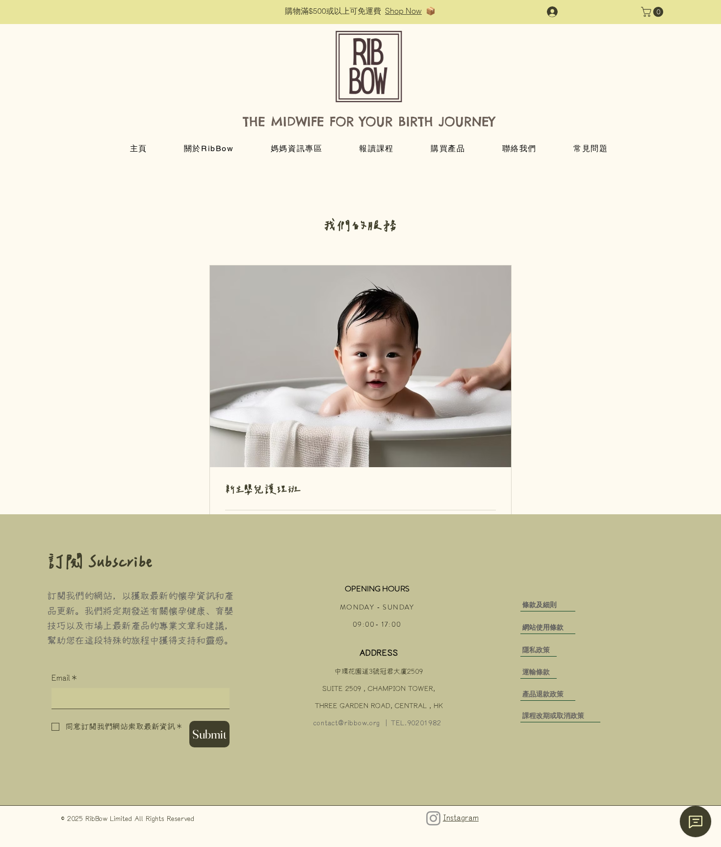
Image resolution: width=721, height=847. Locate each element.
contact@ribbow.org (346, 723)
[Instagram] (433, 818)
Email (64, 678)
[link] (360, 490)
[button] (653, 12)
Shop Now (403, 11)
